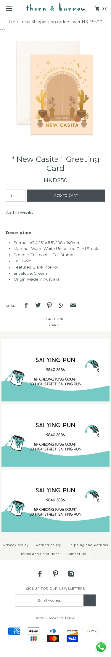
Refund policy (48, 545)
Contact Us (78, 554)
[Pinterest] (55, 573)
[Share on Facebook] (27, 306)
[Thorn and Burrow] (55, 9)
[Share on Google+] (62, 306)
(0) (104, 8)
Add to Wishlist (20, 212)
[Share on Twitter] (39, 306)
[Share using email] (73, 306)
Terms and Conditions (40, 554)
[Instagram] (71, 573)
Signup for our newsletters (55, 589)
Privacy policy (16, 545)
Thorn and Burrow (61, 618)
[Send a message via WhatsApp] (101, 647)
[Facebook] (40, 573)
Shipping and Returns (88, 545)
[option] (55, 87)
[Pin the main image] (51, 306)
